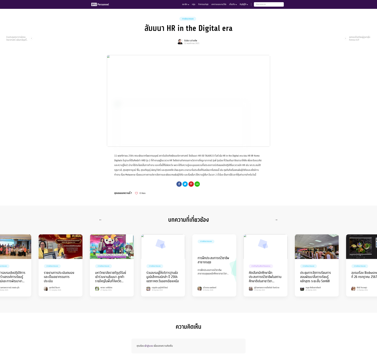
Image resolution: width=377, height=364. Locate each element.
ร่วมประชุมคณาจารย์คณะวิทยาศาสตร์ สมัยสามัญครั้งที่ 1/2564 (17, 38)
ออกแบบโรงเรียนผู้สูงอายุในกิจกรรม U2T (359, 38)
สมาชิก (184, 4)
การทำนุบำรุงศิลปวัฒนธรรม (261, 266)
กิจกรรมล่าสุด (203, 4)
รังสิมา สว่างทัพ (190, 40)
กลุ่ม (193, 4)
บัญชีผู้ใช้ (243, 4)
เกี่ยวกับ (232, 4)
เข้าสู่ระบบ (148, 346)
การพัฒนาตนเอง (188, 19)
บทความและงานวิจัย (218, 4)
